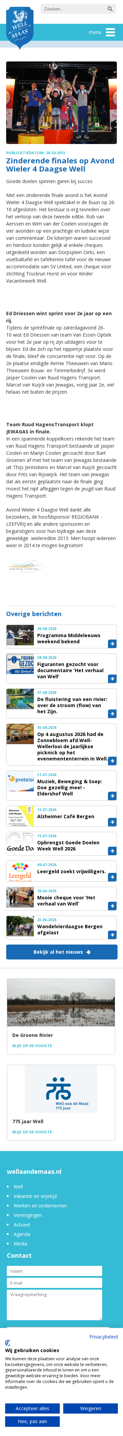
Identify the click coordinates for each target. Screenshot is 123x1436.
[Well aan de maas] (19, 29)
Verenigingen (28, 1215)
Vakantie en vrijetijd (35, 1196)
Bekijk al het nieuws (58, 952)
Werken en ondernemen (40, 1205)
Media (20, 1243)
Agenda (22, 1234)
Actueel (22, 1224)
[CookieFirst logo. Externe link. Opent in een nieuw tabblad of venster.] (7, 1343)
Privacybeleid (103, 1336)
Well (18, 1186)
